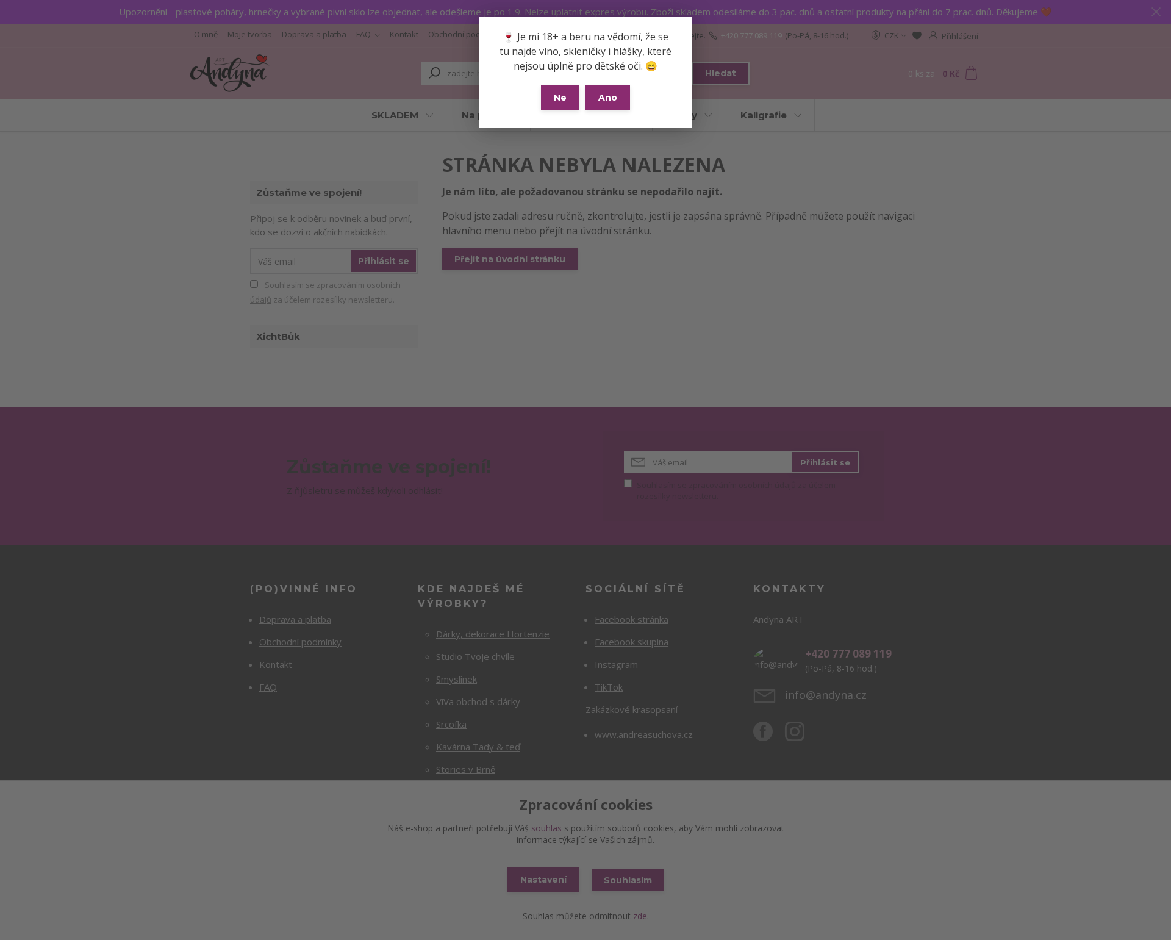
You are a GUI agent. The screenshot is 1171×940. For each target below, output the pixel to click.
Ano (607, 97)
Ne (560, 97)
